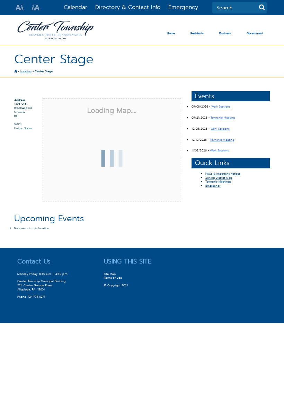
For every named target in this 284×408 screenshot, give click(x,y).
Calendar (75, 7)
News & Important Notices (222, 173)
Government (255, 33)
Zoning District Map (218, 178)
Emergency (183, 7)
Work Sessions (220, 106)
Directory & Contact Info (127, 7)
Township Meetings (218, 181)
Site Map (110, 274)
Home (171, 33)
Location (26, 71)
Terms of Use (113, 278)
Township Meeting (223, 117)
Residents (197, 33)
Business (225, 33)
